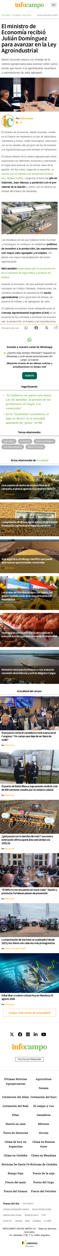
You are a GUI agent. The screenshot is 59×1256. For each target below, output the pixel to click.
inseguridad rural (42, 1209)
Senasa (43, 1088)
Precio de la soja (43, 1173)
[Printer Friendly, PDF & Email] (56, 329)
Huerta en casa (15, 1124)
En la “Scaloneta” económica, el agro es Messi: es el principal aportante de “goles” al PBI (27, 418)
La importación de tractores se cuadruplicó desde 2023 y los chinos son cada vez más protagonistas (28, 941)
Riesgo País (15, 1173)
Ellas (15, 1115)
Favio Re (9, 604)
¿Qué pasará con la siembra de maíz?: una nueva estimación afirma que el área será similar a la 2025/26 (27, 839)
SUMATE (29, 375)
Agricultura (27, 15)
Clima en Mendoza (43, 1155)
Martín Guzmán (35, 447)
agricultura (9, 441)
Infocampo (5, 15)
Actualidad (16, 15)
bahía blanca (31, 1215)
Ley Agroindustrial (13, 447)
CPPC (43, 1215)
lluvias (43, 1133)
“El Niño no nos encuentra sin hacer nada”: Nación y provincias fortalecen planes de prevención (29, 891)
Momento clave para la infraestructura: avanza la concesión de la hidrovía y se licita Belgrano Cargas (28, 671)
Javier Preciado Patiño (15, 948)
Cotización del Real (15, 1106)
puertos (7, 1221)
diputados (28, 1203)
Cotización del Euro (44, 1097)
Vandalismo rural (12, 1215)
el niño (47, 1221)
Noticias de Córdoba (43, 1164)
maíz (27, 1221)
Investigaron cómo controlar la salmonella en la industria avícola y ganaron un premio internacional (29, 634)
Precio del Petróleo (43, 1191)
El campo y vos (43, 1106)
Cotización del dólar (15, 1097)
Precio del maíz (15, 1182)
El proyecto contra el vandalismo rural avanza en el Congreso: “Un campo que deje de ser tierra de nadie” (28, 736)
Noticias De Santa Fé (16, 1164)
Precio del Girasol (15, 1191)
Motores (43, 1124)
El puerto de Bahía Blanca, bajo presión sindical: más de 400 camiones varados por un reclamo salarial (29, 787)
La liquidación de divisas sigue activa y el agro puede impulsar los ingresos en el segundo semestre (29, 523)
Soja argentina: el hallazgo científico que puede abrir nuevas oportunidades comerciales (26, 560)
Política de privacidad (29, 1059)
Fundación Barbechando (16, 1209)
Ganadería (43, 1115)
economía (25, 441)
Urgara (18, 1221)
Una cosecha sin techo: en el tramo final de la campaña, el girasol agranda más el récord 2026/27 (28, 486)
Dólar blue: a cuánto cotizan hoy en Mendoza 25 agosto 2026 (27, 997)
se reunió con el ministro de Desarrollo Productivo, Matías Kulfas (27, 174)
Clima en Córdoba (15, 1155)
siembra (37, 1221)
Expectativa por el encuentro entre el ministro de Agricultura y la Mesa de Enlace (28, 273)
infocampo (9, 494)
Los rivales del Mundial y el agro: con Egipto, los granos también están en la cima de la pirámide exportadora (26, 595)
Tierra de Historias (15, 1133)
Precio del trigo (43, 1182)
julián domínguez (44, 441)
